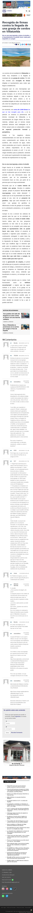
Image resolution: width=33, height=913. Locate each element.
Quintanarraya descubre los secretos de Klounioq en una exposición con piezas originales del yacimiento (17, 854)
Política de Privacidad (11, 907)
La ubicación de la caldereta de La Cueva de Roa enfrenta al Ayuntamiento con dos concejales (18, 832)
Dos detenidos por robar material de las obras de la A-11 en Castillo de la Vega (18, 828)
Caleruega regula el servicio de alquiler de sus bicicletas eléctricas (17, 813)
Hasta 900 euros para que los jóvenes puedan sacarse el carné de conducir (16, 786)
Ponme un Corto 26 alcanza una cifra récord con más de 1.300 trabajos (18, 840)
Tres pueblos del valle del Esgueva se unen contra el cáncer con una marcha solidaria (17, 821)
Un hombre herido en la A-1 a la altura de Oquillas (17, 801)
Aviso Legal (3, 907)
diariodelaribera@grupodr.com (12, 882)
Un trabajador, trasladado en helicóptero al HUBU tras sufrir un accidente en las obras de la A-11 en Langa (18, 805)
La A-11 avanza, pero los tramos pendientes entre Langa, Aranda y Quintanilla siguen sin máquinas (18, 810)
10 (14, 44)
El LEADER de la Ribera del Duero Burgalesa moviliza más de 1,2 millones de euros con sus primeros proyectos (18, 849)
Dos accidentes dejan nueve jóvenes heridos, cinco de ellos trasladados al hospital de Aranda (18, 845)
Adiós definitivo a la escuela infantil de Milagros (16, 797)
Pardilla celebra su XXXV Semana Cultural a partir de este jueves (18, 861)
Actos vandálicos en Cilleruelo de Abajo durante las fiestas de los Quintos (16, 824)
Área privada (27, 907)
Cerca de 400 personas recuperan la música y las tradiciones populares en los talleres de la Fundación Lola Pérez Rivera (18, 790)
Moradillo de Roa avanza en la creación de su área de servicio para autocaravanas (18, 857)
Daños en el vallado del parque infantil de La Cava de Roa (18, 794)
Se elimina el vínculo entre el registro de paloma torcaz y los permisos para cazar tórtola (17, 818)
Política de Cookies (20, 907)
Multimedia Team (22, 912)
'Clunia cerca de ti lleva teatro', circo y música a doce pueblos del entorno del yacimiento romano (18, 837)
